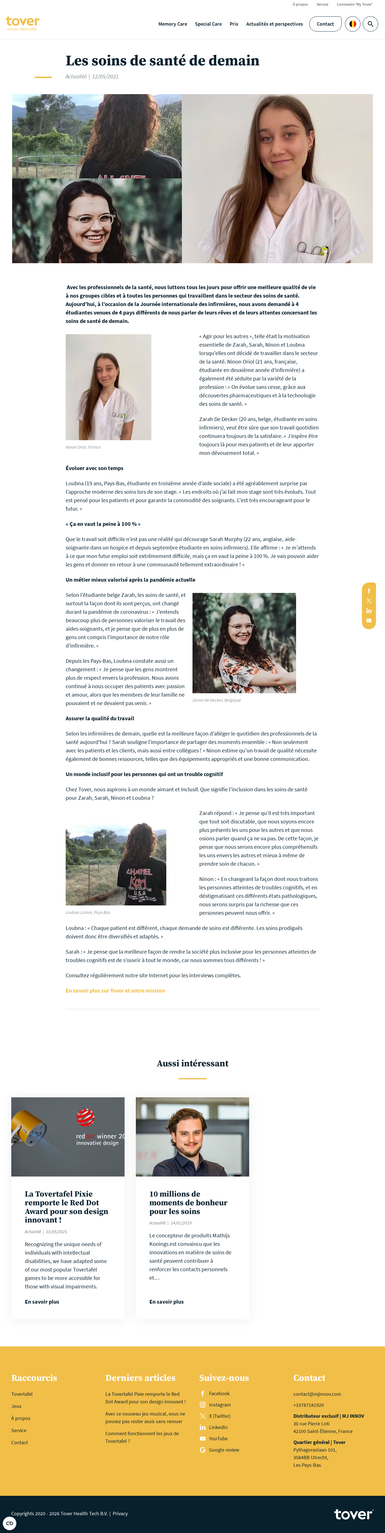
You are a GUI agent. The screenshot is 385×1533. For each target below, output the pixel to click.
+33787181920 (308, 1405)
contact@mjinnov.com (317, 1394)
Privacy (120, 1513)
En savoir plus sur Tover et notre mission (115, 990)
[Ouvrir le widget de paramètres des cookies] (9, 1523)
